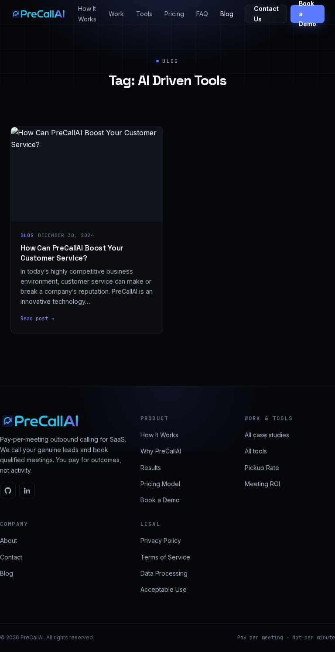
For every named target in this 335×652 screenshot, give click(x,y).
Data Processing (164, 573)
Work (116, 13)
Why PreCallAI (160, 451)
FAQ (202, 13)
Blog (226, 13)
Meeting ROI (262, 483)
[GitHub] (8, 490)
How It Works (87, 14)
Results (150, 467)
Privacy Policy (160, 540)
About (8, 540)
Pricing (174, 13)
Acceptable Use (163, 589)
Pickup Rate (262, 467)
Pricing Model (160, 483)
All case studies (267, 435)
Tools (144, 13)
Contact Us (266, 14)
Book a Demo (307, 14)
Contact (11, 557)
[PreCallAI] (38, 14)
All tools (256, 451)
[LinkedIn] (27, 490)
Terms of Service (165, 557)
